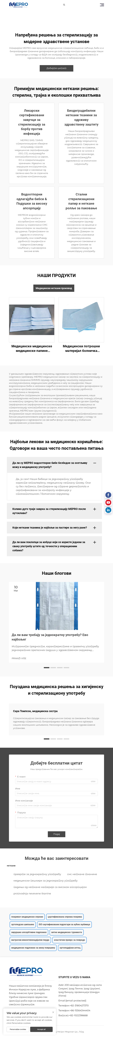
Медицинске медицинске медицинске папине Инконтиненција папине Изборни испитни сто (31, 348)
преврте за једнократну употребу (37, 874)
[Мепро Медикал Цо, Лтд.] (18, 5)
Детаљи (32, 319)
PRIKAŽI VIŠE (19, 658)
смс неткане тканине (82, 874)
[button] (46, 667)
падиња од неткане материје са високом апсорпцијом (50, 887)
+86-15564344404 (80, 1010)
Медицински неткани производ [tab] (54, 288)
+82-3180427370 (79, 1005)
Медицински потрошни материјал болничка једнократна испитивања (81, 348)
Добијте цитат (56, 68)
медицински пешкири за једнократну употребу (46, 880)
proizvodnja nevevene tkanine (32, 893)
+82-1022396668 (78, 1015)
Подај (56, 834)
